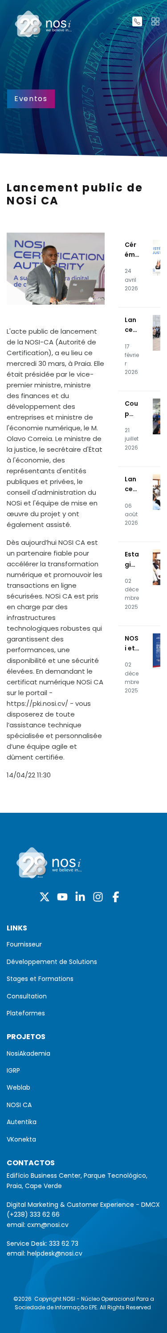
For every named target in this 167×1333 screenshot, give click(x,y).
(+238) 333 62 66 (33, 1214)
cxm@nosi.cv (48, 1224)
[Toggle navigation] (155, 21)
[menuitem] (83, 944)
